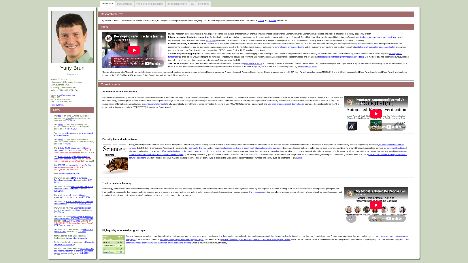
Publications (124, 4)
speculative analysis (253, 63)
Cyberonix (69, 133)
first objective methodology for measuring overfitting (341, 57)
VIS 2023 (82, 231)
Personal (203, 4)
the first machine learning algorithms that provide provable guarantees (252, 148)
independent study (308, 67)
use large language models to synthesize (286, 104)
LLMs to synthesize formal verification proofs (71, 179)
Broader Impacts (177, 4)
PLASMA (272, 20)
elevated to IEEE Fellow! (69, 174)
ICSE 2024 (59, 212)
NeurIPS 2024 (84, 197)
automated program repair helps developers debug (72, 209)
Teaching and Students (149, 4)
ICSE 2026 (70, 120)
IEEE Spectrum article (63, 225)
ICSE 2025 (59, 191)
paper (60, 116)
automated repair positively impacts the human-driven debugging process (158, 243)
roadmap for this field (197, 148)
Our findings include (258, 192)
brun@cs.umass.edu (66, 95)
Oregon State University (76, 238)
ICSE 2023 (83, 253)
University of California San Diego (74, 243)
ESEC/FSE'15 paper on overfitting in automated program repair (72, 149)
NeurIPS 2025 (71, 129)
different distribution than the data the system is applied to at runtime (192, 151)
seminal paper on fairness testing (289, 47)
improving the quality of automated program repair (181, 239)
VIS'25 (68, 144)
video (299, 158)
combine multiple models (155, 104)
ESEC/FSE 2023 (72, 221)
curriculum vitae (57, 105)
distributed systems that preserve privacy (377, 37)
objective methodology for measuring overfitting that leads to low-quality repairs (255, 239)
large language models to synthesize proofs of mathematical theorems (73, 217)
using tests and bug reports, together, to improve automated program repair (74, 250)
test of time (211, 40)
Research (107, 4)
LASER (261, 20)
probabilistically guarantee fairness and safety (375, 47)
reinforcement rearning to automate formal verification (73, 187)
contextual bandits (395, 148)
